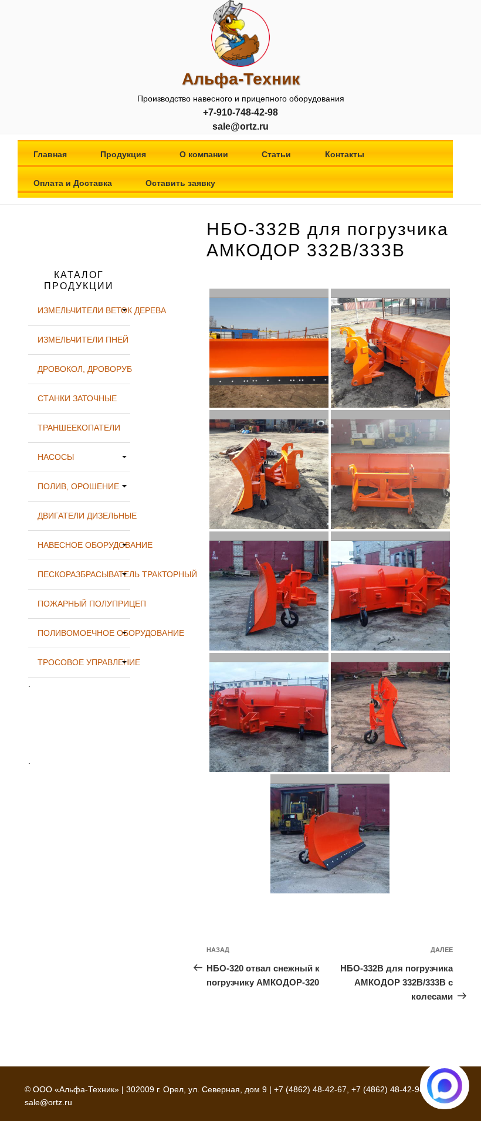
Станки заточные (77, 398)
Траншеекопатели (79, 427)
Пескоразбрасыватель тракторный (84, 574)
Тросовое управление (84, 662)
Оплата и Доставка (72, 183)
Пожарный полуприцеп (84, 603)
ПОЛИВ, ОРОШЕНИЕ (78, 486)
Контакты (344, 154)
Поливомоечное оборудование (84, 633)
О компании (203, 154)
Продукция (123, 154)
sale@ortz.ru (240, 126)
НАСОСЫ (56, 457)
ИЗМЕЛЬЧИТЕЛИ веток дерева (84, 310)
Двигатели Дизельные (84, 515)
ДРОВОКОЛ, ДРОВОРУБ (84, 369)
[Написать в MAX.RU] (444, 1085)
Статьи (276, 154)
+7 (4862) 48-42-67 (310, 1089)
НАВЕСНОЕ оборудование (84, 545)
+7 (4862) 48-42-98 (387, 1089)
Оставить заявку (180, 183)
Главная (50, 154)
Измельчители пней (83, 339)
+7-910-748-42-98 (240, 112)
